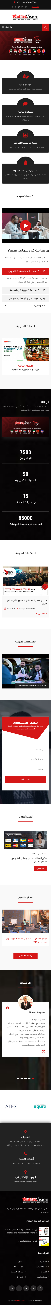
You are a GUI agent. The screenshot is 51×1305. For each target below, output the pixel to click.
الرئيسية (43, 1262)
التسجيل (35, 7)
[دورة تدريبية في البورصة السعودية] (25, 350)
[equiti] (40, 1106)
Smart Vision (20, 1300)
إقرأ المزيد (40, 869)
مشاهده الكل (25, 956)
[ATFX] (11, 1106)
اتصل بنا (20, 1277)
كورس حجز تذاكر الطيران (27, 1241)
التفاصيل (42, 613)
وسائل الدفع (42, 1277)
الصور (21, 1262)
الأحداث (44, 1272)
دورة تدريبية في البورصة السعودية (25, 370)
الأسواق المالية (25, 366)
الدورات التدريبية (17, 1272)
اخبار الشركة (18, 1267)
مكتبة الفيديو (41, 1267)
